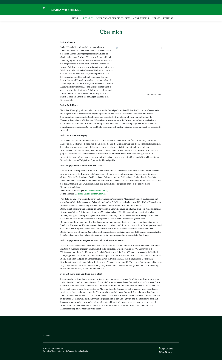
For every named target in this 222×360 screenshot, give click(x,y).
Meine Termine (141, 18)
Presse (156, 18)
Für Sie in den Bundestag (96, 190)
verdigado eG (82, 351)
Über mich (88, 18)
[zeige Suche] (175, 2)
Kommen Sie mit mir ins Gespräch (90, 194)
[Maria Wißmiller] (47, 9)
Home (75, 18)
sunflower (60, 351)
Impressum (47, 335)
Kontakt (168, 18)
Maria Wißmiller (66, 9)
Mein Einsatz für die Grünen (113, 18)
